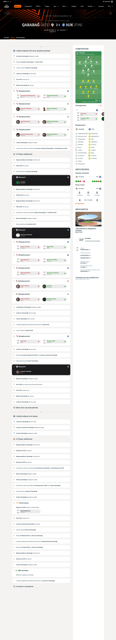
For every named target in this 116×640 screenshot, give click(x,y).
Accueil (6, 37)
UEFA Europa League (6, 6)
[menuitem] (18, 6)
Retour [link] (8, 13)
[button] (55, 6)
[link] (17, 6)
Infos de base (20, 37)
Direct (12, 37)
